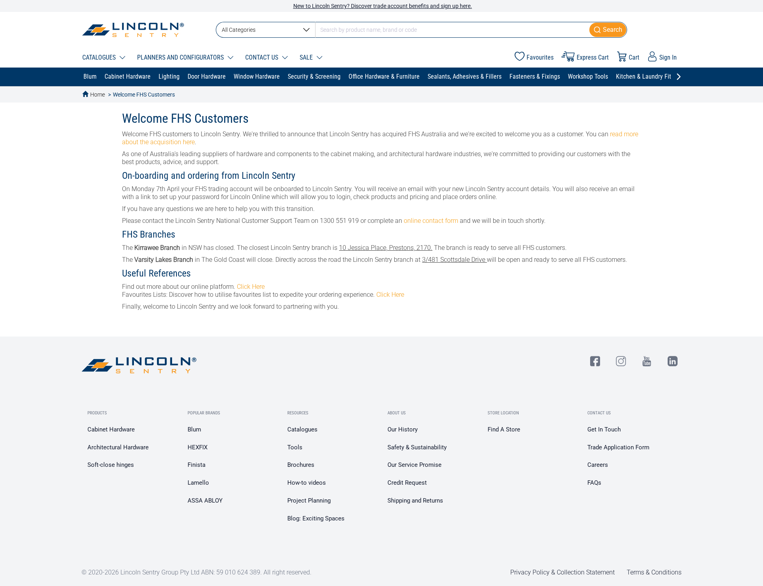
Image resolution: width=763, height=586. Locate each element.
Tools (294, 447)
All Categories (239, 30)
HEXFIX (197, 447)
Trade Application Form (618, 447)
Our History (402, 429)
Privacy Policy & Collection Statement (562, 572)
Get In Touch (604, 429)
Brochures (300, 464)
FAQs (594, 482)
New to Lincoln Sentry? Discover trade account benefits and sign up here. (382, 6)
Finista (196, 464)
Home (97, 94)
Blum (194, 429)
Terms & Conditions (654, 572)
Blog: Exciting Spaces (316, 518)
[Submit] (608, 30)
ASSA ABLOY (205, 500)
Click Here (251, 286)
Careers (597, 464)
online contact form (431, 220)
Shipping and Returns (415, 500)
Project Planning (309, 500)
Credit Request (407, 482)
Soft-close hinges (110, 464)
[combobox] (421, 30)
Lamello (198, 482)
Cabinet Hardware (111, 429)
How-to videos (306, 482)
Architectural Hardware (118, 447)
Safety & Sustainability (417, 447)
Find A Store (504, 429)
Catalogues (302, 429)
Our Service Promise (414, 464)
